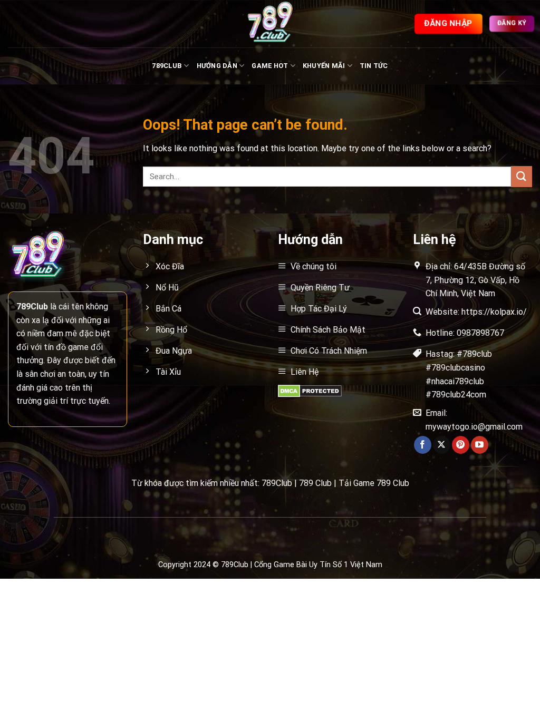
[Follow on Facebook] (422, 445)
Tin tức (374, 66)
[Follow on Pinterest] (460, 445)
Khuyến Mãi (324, 66)
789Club (167, 66)
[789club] (270, 23)
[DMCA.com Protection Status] (310, 390)
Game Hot (270, 66)
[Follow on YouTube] (479, 445)
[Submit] (521, 176)
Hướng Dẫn (217, 66)
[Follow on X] (441, 445)
